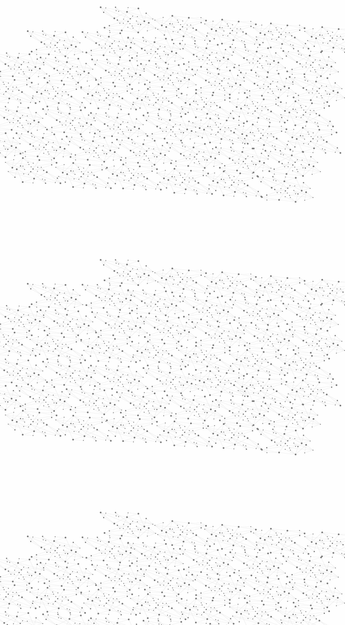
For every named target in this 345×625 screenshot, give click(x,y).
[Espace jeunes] (104, 45)
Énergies (73, 129)
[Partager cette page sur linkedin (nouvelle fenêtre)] (229, 150)
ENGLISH (284, 11)
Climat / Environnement (81, 171)
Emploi (228, 11)
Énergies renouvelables (80, 148)
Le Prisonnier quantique (314, 59)
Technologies (79, 214)
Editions (70, 226)
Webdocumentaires (83, 260)
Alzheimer (193, 96)
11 (240, 538)
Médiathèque (244, 60)
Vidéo (119, 96)
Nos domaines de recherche (119, 11)
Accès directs (250, 11)
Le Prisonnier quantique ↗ (77, 287)
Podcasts (72, 249)
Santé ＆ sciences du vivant (147, 96)
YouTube (276, 571)
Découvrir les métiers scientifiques (218, 66)
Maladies (177, 96)
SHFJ (151, 297)
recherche (173, 297)
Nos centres (207, 11)
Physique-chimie (83, 183)
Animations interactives (75, 102)
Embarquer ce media (273, 281)
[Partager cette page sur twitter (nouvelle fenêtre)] (152, 150)
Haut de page (331, 540)
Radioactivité (78, 160)
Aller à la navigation (249, 25)
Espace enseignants (193, 60)
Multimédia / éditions (157, 66)
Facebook (259, 571)
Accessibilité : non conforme (191, 570)
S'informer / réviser (112, 66)
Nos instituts (181, 11)
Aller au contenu (222, 25)
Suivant (280, 538)
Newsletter (245, 571)
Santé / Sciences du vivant (83, 194)
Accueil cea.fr (272, 59)
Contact (222, 60)
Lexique (225, 570)
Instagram (271, 571)
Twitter (265, 571)
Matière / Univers (84, 206)
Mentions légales (68, 570)
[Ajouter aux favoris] (149, 144)
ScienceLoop (77, 271)
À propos (81, 11)
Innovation (157, 11)
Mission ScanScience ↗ (80, 306)
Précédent (128, 538)
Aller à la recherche (278, 25)
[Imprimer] (123, 144)
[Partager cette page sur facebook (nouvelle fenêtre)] (206, 144)
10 (231, 538)
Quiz (65, 237)
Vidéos (113, 86)
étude (195, 297)
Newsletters (162, 60)
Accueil (74, 86)
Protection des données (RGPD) (113, 570)
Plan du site (153, 570)
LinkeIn (282, 571)
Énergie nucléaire (84, 137)
